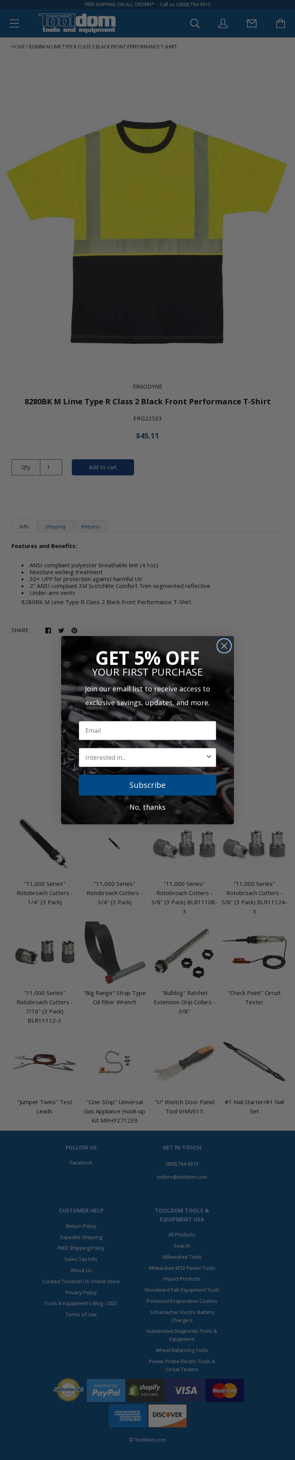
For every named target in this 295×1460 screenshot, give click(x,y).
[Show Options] (209, 757)
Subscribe (147, 785)
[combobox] (145, 757)
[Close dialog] (224, 646)
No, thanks (147, 807)
